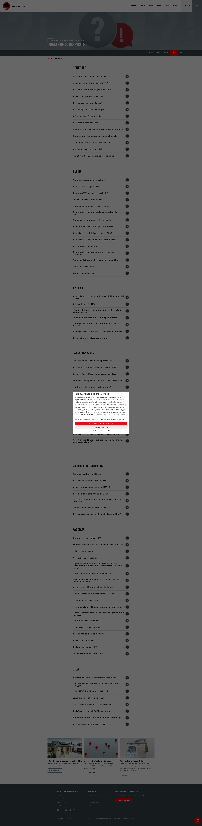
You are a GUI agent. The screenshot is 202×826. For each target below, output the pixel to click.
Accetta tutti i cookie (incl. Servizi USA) (101, 423)
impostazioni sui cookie (116, 416)
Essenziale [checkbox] (79, 419)
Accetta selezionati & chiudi (101, 428)
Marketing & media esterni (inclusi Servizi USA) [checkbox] (113, 419)
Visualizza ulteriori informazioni (100, 431)
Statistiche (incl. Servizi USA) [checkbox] (92, 419)
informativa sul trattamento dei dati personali (108, 414)
